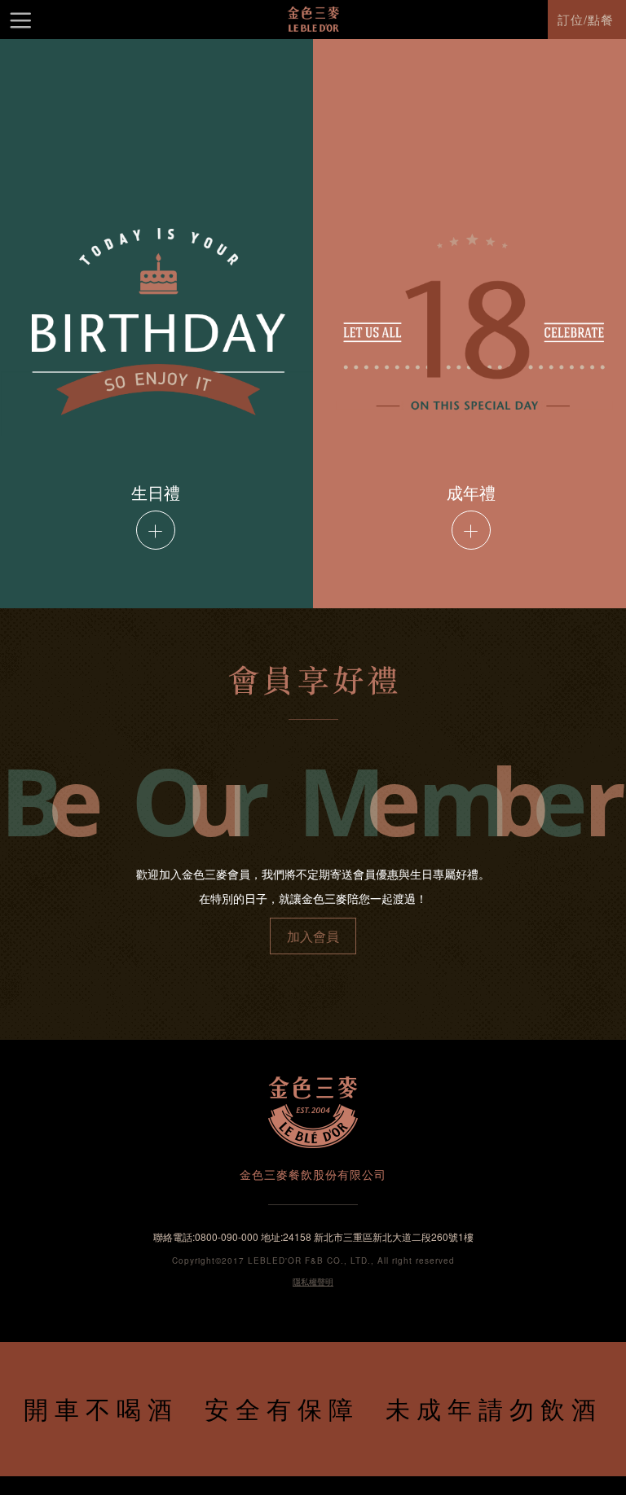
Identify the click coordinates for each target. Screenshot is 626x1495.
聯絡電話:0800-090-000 (205, 1236)
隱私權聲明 (313, 1281)
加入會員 (313, 936)
